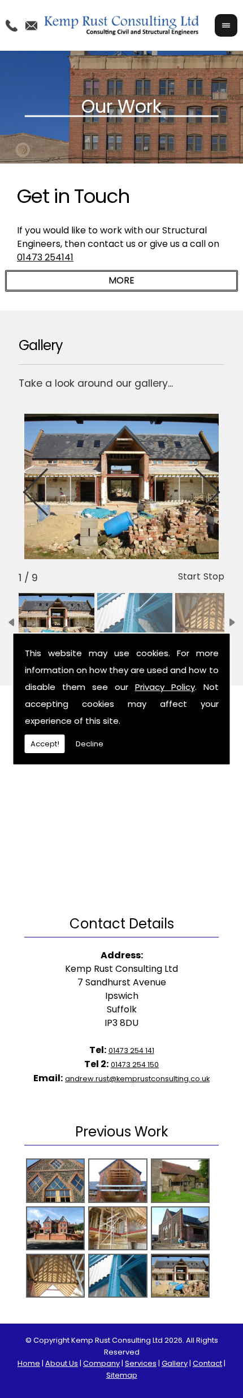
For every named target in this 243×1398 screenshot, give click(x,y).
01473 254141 (45, 257)
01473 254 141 (131, 1050)
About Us (61, 1363)
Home (29, 1363)
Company (101, 1363)
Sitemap (121, 1375)
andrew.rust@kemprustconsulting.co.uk (137, 1078)
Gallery (175, 1363)
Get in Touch (73, 196)
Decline (89, 743)
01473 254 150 (135, 1064)
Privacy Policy (165, 687)
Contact (207, 1363)
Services (141, 1363)
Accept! (45, 743)
